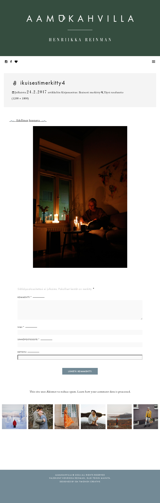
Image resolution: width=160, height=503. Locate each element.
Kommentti (25, 297)
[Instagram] (7, 62)
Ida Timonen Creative (87, 481)
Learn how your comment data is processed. (104, 391)
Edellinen (18, 120)
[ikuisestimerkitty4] (80, 199)
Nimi (21, 327)
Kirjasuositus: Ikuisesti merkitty (81, 92)
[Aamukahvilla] (80, 28)
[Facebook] (12, 62)
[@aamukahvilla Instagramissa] (80, 416)
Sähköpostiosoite (29, 339)
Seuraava (38, 120)
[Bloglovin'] (17, 62)
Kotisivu (22, 352)
